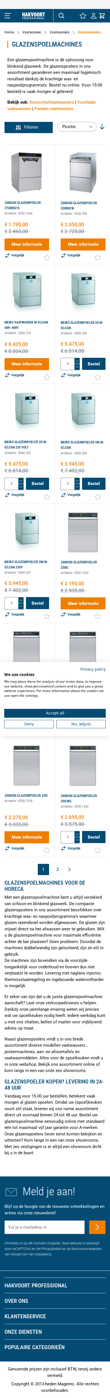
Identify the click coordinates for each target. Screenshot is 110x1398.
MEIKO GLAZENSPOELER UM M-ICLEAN (82, 445)
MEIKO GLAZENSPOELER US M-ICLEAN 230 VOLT (26, 444)
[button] (29, 127)
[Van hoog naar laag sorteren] (102, 126)
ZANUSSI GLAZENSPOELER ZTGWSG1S (23, 205)
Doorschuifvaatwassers (51, 102)
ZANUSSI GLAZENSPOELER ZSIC (26, 796)
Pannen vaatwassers (53, 108)
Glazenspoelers (89, 32)
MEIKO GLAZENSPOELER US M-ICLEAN (82, 325)
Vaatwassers (59, 32)
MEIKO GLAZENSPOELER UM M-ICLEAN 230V (26, 564)
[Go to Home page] (33, 15)
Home (9, 32)
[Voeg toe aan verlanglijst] (46, 257)
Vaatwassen (31, 32)
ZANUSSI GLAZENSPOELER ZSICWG (79, 798)
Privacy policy (93, 669)
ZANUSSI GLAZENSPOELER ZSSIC (79, 565)
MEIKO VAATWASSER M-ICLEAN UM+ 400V (26, 325)
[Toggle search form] (61, 15)
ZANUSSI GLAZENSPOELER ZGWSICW (79, 205)
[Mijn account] (94, 15)
